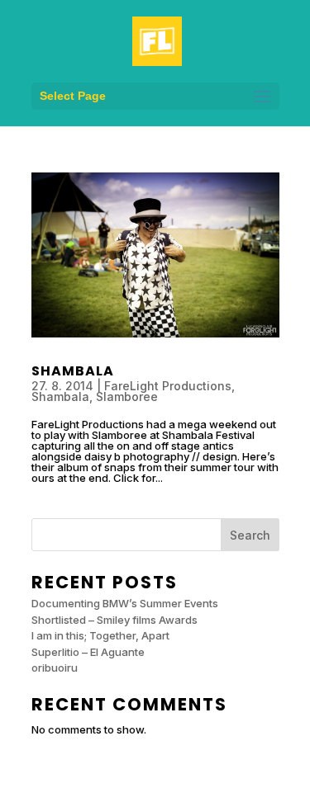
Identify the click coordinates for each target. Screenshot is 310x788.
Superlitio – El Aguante (88, 651)
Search (250, 535)
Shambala (72, 370)
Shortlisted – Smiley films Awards (114, 619)
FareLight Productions (167, 386)
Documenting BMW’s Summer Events (124, 603)
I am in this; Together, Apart (100, 635)
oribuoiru (54, 667)
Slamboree (127, 396)
